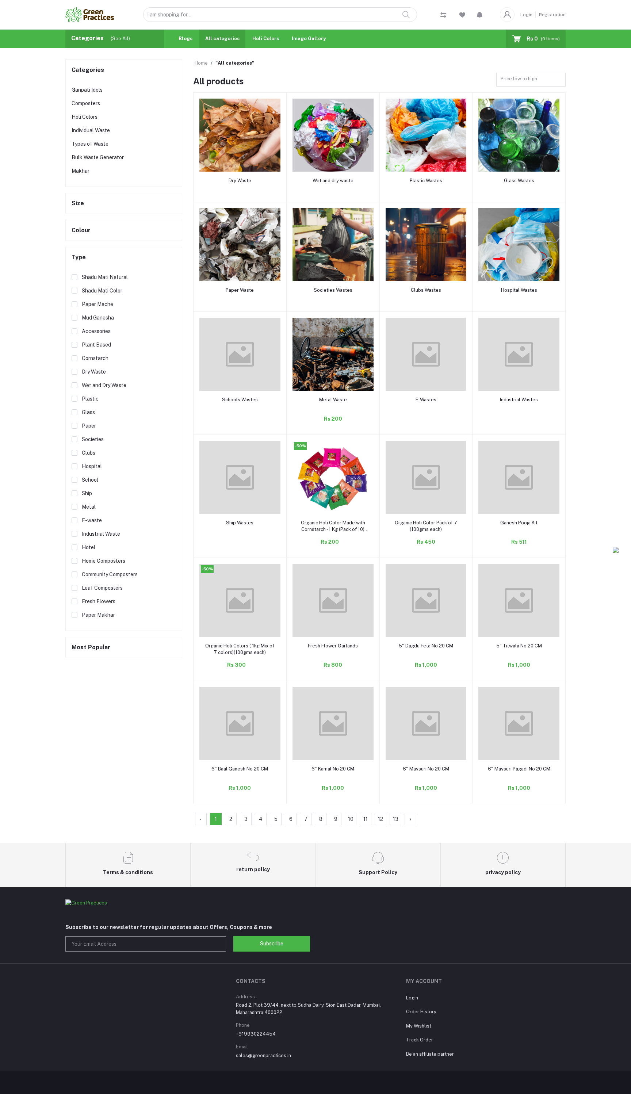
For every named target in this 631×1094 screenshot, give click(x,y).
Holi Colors (265, 38)
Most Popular (91, 647)
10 (350, 819)
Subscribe (271, 943)
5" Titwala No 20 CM (519, 646)
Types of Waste (90, 144)
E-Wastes (426, 399)
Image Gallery (309, 38)
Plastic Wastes (426, 180)
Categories (88, 69)
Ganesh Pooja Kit (519, 522)
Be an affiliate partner (430, 1054)
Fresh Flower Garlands (333, 646)
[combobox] (531, 80)
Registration (552, 14)
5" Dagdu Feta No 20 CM (426, 646)
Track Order (419, 1040)
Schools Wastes (240, 399)
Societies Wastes (333, 290)
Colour (81, 230)
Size (78, 203)
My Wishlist (418, 1026)
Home (201, 63)
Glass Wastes (519, 180)
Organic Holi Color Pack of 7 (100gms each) (426, 526)
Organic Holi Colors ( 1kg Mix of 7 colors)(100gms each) (239, 649)
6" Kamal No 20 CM (332, 769)
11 (365, 819)
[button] (479, 14)
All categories (222, 38)
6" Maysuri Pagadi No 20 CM (519, 769)
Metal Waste (333, 399)
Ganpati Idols (87, 90)
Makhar (80, 171)
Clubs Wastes (426, 290)
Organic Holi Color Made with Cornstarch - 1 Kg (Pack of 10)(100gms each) (333, 526)
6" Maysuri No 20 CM (426, 769)
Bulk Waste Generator (98, 157)
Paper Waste (240, 290)
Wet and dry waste (333, 180)
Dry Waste (240, 180)
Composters (86, 103)
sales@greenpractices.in (263, 1055)
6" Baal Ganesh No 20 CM (239, 769)
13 (395, 819)
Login (526, 14)
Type (79, 257)
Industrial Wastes (519, 399)
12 (380, 819)
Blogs (185, 38)
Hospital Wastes (519, 290)
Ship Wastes (239, 522)
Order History (421, 1011)
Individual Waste (91, 130)
